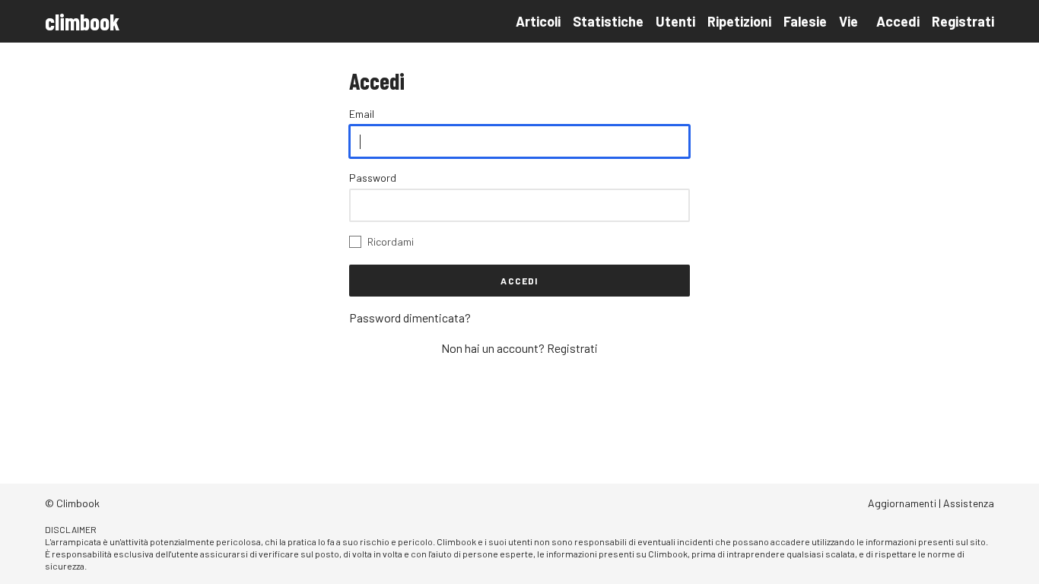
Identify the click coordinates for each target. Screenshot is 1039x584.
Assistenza (968, 503)
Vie (848, 21)
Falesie (805, 21)
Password (372, 177)
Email (361, 113)
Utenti (675, 21)
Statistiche (608, 21)
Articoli (538, 21)
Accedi (898, 21)
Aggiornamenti (902, 503)
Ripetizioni (739, 21)
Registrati (963, 21)
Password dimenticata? (410, 317)
